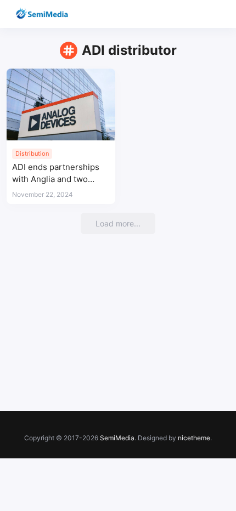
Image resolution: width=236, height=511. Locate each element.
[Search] (196, 14)
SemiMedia (117, 438)
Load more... (118, 223)
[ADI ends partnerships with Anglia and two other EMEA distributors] (61, 105)
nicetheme (194, 438)
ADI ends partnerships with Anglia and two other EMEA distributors (58, 173)
